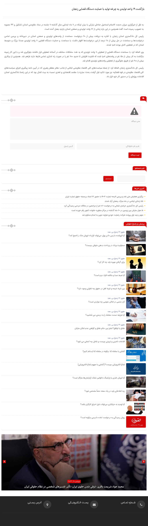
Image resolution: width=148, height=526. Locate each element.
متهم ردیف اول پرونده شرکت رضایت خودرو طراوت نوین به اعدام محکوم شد (112, 215)
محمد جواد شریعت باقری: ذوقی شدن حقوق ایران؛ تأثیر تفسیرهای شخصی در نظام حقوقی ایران (74, 487)
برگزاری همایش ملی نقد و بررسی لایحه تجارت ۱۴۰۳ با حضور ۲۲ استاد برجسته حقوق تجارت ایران (104, 196)
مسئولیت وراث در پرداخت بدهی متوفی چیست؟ (105, 245)
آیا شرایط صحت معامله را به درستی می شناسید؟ (105, 315)
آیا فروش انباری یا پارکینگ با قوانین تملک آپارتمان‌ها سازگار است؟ (99, 377)
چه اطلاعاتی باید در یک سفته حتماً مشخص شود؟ (105, 391)
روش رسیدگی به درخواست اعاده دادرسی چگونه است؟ (103, 417)
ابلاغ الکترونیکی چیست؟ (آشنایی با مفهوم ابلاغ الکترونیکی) (101, 364)
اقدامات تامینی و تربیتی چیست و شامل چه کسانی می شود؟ (100, 341)
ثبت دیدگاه (135, 155)
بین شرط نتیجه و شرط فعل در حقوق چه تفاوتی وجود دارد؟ (101, 288)
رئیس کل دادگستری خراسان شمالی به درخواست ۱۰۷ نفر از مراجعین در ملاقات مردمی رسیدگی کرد (103, 205)
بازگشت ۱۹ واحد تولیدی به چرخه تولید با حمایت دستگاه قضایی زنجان (108, 9)
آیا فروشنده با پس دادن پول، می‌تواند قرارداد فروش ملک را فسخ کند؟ (97, 235)
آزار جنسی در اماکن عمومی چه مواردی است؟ (107, 301)
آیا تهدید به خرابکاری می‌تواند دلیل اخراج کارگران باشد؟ (103, 404)
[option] (74, 462)
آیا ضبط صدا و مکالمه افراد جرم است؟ (109, 275)
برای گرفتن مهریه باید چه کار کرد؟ (111, 262)
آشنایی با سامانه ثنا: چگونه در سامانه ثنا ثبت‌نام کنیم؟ (104, 351)
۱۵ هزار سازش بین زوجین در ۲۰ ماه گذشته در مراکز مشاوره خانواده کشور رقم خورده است (107, 210)
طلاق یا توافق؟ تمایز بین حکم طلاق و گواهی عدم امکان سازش (100, 328)
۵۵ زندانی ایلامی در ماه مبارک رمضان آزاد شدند (124, 201)
